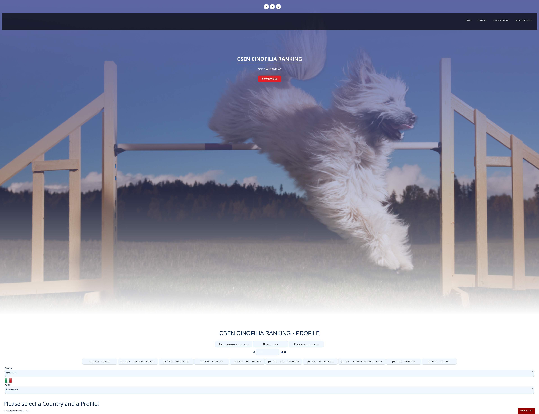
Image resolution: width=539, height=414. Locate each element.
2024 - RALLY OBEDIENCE (139, 362)
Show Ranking (269, 79)
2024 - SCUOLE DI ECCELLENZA (363, 362)
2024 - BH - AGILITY (249, 362)
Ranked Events (307, 344)
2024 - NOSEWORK (177, 362)
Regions (272, 344)
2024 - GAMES (101, 362)
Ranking (482, 20)
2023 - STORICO (405, 362)
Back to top (526, 411)
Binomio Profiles (236, 344)
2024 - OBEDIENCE (321, 362)
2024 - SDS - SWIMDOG (285, 362)
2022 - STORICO (441, 362)
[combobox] (269, 373)
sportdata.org (523, 20)
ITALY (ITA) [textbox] (11, 373)
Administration (501, 20)
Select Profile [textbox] (12, 390)
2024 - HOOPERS (213, 362)
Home (469, 20)
